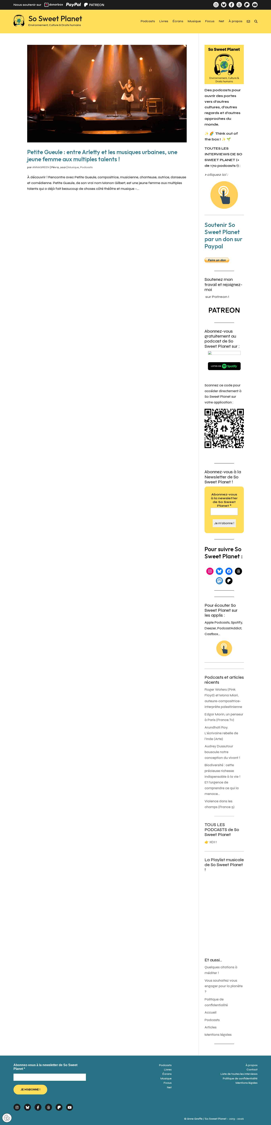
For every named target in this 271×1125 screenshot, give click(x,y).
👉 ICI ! (211, 842)
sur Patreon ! (217, 297)
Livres (163, 21)
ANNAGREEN (40, 167)
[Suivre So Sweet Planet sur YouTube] (254, 5)
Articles (210, 1027)
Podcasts (148, 21)
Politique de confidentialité (240, 1078)
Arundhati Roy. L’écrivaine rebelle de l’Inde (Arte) (221, 733)
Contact (252, 1069)
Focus (209, 21)
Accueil (210, 1012)
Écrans (178, 21)
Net (221, 21)
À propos (235, 21)
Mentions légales (218, 1035)
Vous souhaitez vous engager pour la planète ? (224, 986)
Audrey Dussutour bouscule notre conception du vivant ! (222, 752)
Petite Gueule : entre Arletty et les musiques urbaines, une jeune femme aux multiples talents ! (102, 155)
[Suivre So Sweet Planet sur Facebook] (231, 5)
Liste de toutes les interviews (239, 1074)
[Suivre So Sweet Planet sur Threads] (239, 5)
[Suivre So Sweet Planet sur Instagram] (216, 5)
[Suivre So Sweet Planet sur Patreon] (247, 5)
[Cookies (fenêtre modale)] (7, 1118)
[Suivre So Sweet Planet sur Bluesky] (223, 5)
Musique (194, 21)
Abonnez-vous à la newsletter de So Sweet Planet (224, 500)
